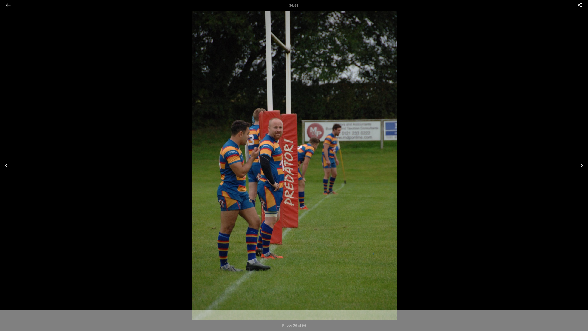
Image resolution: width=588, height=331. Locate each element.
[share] (579, 5)
